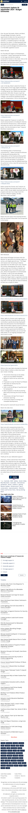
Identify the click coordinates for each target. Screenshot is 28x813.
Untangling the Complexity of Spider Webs (18, 524)
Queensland (3, 750)
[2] (6, 801)
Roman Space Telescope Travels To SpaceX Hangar (13, 670)
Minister (20, 748)
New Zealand (20, 760)
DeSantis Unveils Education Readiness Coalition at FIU (12, 699)
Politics (2, 4)
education (10, 755)
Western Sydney (5, 486)
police (2, 745)
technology (15, 755)
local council (3, 753)
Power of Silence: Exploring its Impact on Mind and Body (19, 498)
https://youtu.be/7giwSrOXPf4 (9, 365)
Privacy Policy (4, 776)
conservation (4, 488)
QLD (10, 763)
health (8, 748)
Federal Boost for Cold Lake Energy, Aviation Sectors (11, 727)
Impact (21, 765)
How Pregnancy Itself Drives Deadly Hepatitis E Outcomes (11, 688)
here (2, 474)
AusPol (9, 758)
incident (8, 768)
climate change (10, 765)
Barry (21, 486)
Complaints (17, 778)
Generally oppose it (8, 566)
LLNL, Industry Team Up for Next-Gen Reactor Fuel (12, 716)
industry (21, 755)
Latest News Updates (6, 774)
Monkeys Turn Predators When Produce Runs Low (13, 693)
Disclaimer (3, 778)
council (15, 750)
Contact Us (17, 776)
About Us (23, 776)
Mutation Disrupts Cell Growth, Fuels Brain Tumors (13, 652)
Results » (22, 575)
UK (18, 750)
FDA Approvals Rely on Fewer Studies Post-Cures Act (13, 676)
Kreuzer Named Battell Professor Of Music (13, 662)
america (16, 765)
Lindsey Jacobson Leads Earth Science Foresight (12, 618)
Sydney (16, 481)
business (10, 750)
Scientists (15, 763)
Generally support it (8, 563)
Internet (3, 768)
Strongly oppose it (8, 569)
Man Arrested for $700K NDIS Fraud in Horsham (12, 732)
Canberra (15, 484)
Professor (3, 748)
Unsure (5, 572)
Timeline (3, 580)
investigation (4, 758)
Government (9, 743)
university (15, 743)
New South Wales (11, 753)
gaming (21, 484)
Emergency (7, 760)
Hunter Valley (22, 481)
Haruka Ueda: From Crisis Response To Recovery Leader (12, 584)
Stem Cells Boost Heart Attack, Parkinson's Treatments (13, 601)
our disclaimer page (15, 811)
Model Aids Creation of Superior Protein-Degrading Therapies (13, 645)
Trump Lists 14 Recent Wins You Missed (12, 666)
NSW (11, 481)
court (25, 765)
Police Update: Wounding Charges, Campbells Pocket (11, 629)
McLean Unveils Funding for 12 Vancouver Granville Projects (13, 634)
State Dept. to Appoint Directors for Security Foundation (14, 612)
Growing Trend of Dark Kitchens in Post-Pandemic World (19, 515)
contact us (23, 809)
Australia (6, 481)
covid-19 (22, 750)
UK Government (4, 763)
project (21, 758)
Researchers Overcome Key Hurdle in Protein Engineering (12, 657)
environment (14, 748)
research (13, 745)
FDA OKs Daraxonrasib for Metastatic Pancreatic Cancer (12, 623)
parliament (4, 484)
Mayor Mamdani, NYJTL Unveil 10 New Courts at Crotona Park (12, 704)
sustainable (14, 760)
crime (2, 760)
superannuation (13, 488)
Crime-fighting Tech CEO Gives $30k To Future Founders (12, 606)
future (19, 763)
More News (14, 737)
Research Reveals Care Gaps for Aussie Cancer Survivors (12, 595)
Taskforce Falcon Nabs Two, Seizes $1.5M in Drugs (14, 709)
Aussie (9, 484)
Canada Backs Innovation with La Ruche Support (13, 682)
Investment (3, 755)
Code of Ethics (18, 774)
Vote (4, 575)
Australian (13, 483)
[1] (5, 801)
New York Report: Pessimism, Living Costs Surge (13, 721)
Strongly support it (8, 560)
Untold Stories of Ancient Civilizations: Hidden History (18, 506)
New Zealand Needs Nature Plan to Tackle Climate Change (13, 640)
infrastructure (15, 486)
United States (15, 758)
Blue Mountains (5, 483)
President (3, 765)
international (20, 483)
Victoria (21, 745)
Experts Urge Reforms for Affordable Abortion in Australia (12, 590)
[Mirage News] (5, 1)
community (21, 743)
